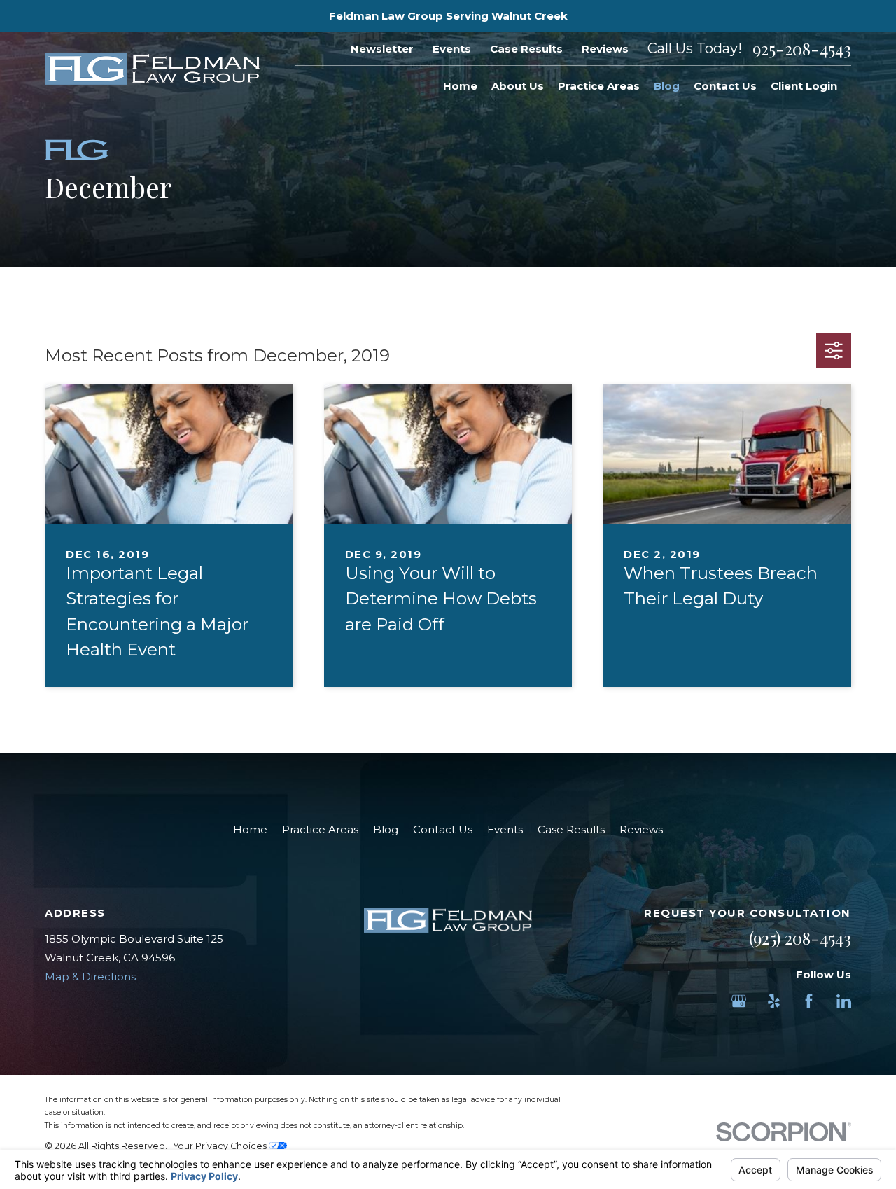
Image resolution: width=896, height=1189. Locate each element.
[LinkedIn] (843, 1001)
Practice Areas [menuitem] (599, 85)
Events (452, 48)
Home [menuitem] (460, 85)
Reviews (605, 48)
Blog (385, 829)
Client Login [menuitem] (804, 85)
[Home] (152, 69)
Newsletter (382, 48)
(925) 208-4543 (800, 937)
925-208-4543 (801, 48)
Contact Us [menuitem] (725, 85)
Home (250, 829)
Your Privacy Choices (221, 1146)
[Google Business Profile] (739, 1001)
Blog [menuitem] (667, 85)
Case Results (526, 48)
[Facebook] (809, 1001)
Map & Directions (90, 976)
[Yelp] (773, 1001)
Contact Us (442, 829)
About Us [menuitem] (517, 85)
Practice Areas (320, 829)
